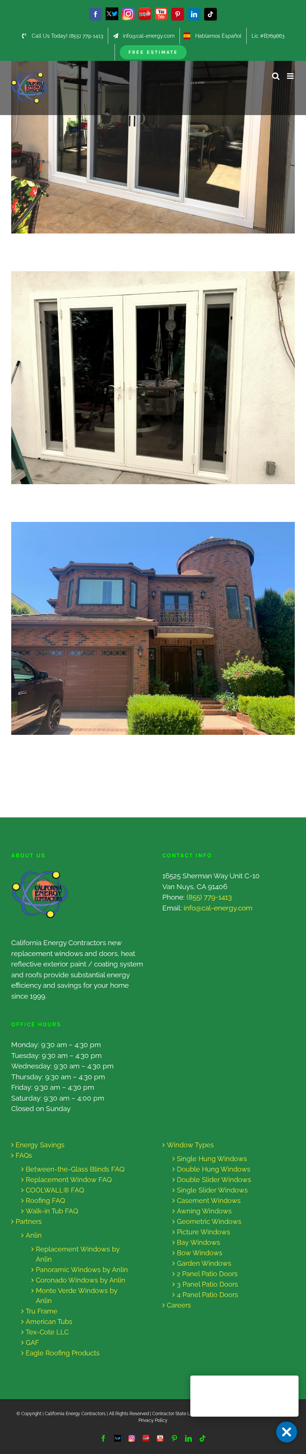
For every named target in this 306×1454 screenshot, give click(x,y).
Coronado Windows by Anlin (80, 1280)
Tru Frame (41, 1311)
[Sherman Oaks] (153, 127)
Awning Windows (204, 1211)
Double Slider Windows (214, 1180)
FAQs (24, 1155)
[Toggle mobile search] (276, 76)
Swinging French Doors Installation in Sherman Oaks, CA (146, 378)
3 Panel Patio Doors (207, 1284)
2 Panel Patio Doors (207, 1274)
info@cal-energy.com (218, 908)
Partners (29, 1221)
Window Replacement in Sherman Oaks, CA (146, 628)
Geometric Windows (209, 1221)
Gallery (160, 127)
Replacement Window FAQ (69, 1180)
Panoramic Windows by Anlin (82, 1270)
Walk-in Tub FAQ (52, 1211)
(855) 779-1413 (209, 897)
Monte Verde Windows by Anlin (77, 1296)
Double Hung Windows (213, 1169)
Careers (179, 1305)
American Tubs (49, 1321)
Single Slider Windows (212, 1190)
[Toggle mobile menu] (291, 76)
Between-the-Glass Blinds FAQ (75, 1169)
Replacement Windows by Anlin (78, 1254)
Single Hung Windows (212, 1159)
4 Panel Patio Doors (207, 1295)
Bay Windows (198, 1242)
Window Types (190, 1145)
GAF (32, 1342)
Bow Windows (199, 1253)
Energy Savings (40, 1145)
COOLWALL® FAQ (55, 1190)
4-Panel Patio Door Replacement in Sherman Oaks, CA (146, 127)
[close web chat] (286, 1431)
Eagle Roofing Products (63, 1353)
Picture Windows (203, 1232)
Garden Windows (204, 1263)
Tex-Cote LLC (47, 1332)
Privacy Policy (153, 1420)
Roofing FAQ (45, 1200)
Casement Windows (209, 1200)
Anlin (34, 1235)
